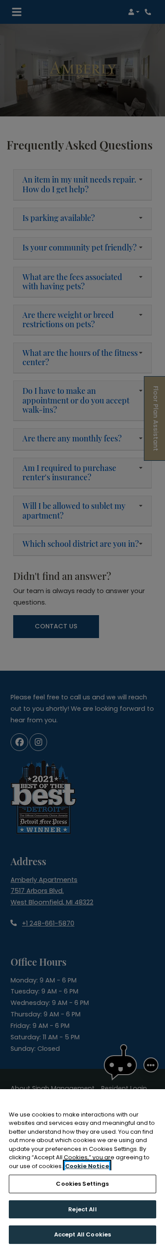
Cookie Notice (87, 1166)
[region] (82, 1170)
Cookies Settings (82, 1184)
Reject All (82, 1209)
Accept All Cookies (82, 1234)
